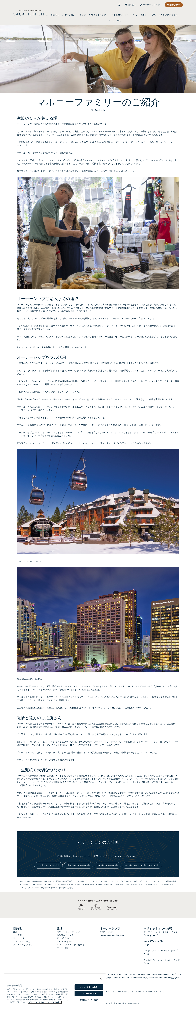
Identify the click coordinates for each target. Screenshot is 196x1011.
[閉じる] (101, 979)
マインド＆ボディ (140, 14)
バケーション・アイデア (74, 14)
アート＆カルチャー (119, 14)
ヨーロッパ (18, 938)
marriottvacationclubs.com (112, 935)
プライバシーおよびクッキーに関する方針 (44, 1002)
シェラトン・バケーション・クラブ (160, 950)
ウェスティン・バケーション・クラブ (161, 960)
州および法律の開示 (131, 1003)
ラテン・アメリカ (21, 941)
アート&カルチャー (66, 938)
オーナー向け (115, 20)
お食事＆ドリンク (97, 14)
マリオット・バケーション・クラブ (160, 932)
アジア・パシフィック (24, 944)
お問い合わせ (106, 932)
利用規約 (117, 1003)
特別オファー (173, 4)
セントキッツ (94, 707)
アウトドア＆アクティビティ (166, 14)
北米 (15, 932)
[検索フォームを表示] (120, 4)
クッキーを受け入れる (88, 987)
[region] (55, 990)
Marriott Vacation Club (153, 941)
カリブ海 (17, 935)
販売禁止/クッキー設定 (89, 1000)
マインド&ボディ (65, 941)
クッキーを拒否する (89, 994)
